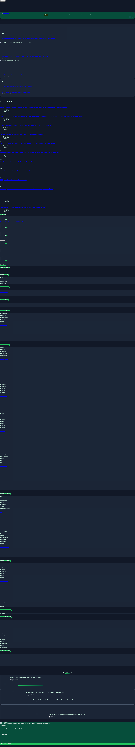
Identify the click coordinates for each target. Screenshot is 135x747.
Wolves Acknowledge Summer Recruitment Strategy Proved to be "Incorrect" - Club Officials (25, 125)
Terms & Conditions (7, 743)
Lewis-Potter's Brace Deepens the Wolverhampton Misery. (16, 170)
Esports (61, 14)
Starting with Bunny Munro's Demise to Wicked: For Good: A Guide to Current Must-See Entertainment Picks (60, 707)
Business (56, 14)
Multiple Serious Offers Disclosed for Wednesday (13, 180)
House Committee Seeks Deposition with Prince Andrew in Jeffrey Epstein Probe (99, 2)
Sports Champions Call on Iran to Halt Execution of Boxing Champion (74, 2)
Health (81, 14)
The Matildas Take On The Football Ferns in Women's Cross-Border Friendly (21, 134)
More (85, 14)
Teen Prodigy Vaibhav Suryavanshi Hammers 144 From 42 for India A (19, 161)
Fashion (66, 14)
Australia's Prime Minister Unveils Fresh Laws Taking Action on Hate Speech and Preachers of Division (28, 143)
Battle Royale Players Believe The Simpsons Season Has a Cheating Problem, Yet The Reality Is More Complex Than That (33, 107)
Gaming (76, 14)
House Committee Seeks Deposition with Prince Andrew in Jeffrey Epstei (12, 4)
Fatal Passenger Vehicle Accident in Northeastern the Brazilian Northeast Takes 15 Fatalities (25, 56)
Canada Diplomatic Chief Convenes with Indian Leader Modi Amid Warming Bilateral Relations (26, 189)
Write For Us (2, 743)
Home (46, 14)
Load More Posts (3, 265)
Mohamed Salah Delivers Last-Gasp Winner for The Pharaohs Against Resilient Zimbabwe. (12, 221)
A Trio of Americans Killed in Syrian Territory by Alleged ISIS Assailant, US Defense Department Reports (28, 38)
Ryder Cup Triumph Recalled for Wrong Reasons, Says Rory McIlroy (14, 728)
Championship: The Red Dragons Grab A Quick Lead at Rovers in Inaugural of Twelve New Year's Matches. (29, 152)
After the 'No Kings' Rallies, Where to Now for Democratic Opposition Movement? (17, 92)
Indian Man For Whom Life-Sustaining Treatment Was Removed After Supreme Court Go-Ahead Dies (67, 714)
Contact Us (89, 14)
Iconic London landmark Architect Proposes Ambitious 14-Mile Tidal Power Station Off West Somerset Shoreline (45, 692)
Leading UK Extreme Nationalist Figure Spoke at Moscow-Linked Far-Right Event (17, 86)
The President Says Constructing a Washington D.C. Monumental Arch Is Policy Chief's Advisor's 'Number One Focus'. (54, 699)
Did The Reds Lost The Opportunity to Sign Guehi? (14, 74)
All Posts (50, 14)
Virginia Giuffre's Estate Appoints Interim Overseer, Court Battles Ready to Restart (23, 207)
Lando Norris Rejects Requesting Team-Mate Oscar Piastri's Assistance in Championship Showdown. (27, 198)
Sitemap (11, 743)
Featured (70, 14)
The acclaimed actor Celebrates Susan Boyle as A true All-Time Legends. (9, 229)
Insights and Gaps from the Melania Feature (10, 727)
